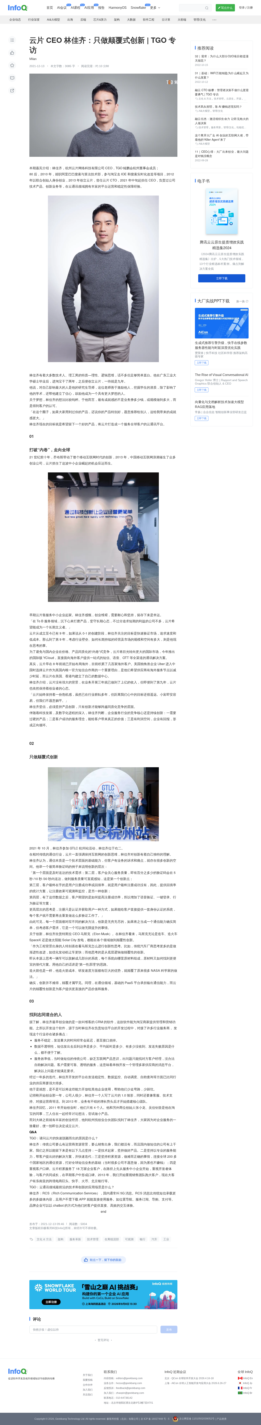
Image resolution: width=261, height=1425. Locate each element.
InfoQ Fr (247, 1388)
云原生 (230, 98)
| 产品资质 (221, 1418)
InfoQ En (248, 1378)
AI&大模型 (204, 110)
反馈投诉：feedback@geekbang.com (124, 1388)
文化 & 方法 (44, 1239)
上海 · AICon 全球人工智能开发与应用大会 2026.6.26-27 (195, 1383)
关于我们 (88, 1375)
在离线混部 (112, 1239)
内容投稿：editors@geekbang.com (123, 1378)
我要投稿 (88, 1380)
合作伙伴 (88, 1384)
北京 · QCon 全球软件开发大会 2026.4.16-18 (189, 1378)
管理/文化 (217, 110)
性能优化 (241, 127)
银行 (142, 1239)
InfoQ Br (247, 1393)
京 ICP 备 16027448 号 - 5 (155, 1418)
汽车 (154, 1239)
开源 (238, 98)
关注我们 (88, 1394)
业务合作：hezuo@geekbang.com (123, 1383)
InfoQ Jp (247, 1383)
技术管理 (92, 1239)
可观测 (129, 1239)
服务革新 (75, 1239)
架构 (60, 1239)
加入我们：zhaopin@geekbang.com (124, 1393)
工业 (166, 1239)
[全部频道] (214, 20)
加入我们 (88, 1389)
